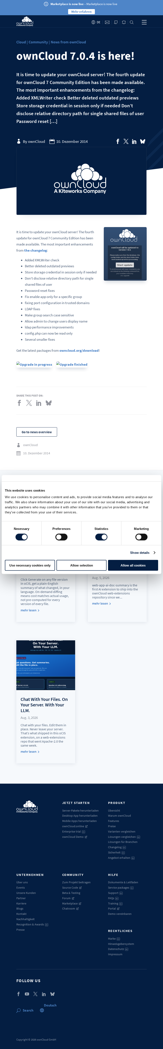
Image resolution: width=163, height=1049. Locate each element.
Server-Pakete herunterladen (80, 810)
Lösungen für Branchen (123, 842)
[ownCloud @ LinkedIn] (44, 994)
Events (20, 887)
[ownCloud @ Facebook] (18, 994)
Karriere (21, 903)
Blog (124, 22)
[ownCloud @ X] (35, 994)
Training (115, 903)
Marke (113, 938)
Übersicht (114, 810)
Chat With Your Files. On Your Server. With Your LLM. (44, 704)
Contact (107, 22)
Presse (20, 930)
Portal (112, 908)
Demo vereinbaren (120, 914)
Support (115, 893)
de (98, 22)
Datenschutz (118, 949)
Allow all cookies (133, 565)
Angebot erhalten (121, 858)
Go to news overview (37, 432)
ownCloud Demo (73, 837)
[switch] (61, 536)
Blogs (19, 908)
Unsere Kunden (26, 893)
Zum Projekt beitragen (76, 882)
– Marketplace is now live (84, 4)
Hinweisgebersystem (121, 944)
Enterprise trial (73, 831)
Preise (112, 826)
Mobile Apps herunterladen (79, 821)
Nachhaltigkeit (25, 919)
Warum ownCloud (119, 815)
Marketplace (70, 903)
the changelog (35, 250)
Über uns (22, 882)
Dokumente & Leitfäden (123, 882)
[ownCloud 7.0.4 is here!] (117, 141)
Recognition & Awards (32, 924)
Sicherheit (116, 852)
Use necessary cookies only (30, 565)
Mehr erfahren (81, 12)
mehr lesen (29, 610)
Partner (21, 898)
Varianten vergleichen (121, 831)
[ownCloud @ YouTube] (27, 994)
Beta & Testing (71, 893)
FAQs (113, 898)
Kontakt (21, 914)
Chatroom (68, 908)
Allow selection (81, 565)
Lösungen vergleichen (123, 837)
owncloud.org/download (79, 350)
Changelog (116, 847)
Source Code (70, 887)
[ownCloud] (24, 21)
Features (113, 821)
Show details (139, 552)
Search (131, 22)
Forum (66, 898)
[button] (50, 1005)
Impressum (115, 954)
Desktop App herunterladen (80, 815)
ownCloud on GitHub (116, 22)
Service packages (120, 887)
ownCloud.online (73, 826)
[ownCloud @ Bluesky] (142, 141)
